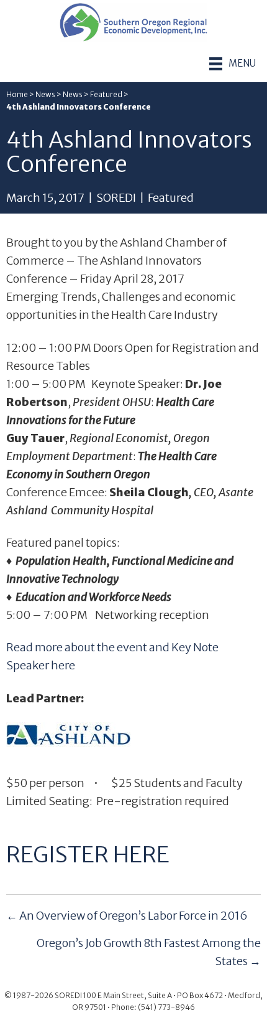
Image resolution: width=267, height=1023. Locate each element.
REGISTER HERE (88, 855)
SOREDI (116, 198)
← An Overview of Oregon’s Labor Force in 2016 (127, 915)
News (45, 94)
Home (17, 94)
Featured (106, 94)
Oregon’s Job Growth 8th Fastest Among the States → (149, 952)
